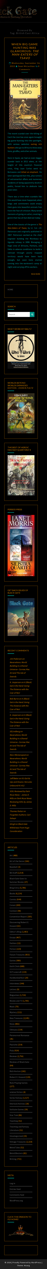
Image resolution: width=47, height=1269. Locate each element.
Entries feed (15, 1189)
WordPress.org (16, 1200)
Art (11, 855)
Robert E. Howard (17, 1077)
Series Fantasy (16, 1097)
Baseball (13, 867)
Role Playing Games (19, 1082)
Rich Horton (15, 1071)
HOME (10, 289)
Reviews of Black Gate (19, 1062)
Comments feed (17, 1195)
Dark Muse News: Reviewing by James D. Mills (21, 802)
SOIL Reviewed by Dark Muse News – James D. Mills (20, 795)
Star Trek (14, 1115)
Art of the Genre (17, 861)
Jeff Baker (14, 778)
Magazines (14, 995)
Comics (13, 899)
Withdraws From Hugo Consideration (19, 827)
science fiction (16, 1092)
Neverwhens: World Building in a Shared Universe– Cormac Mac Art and (20, 669)
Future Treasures (17, 954)
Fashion (13, 943)
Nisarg (27, 1265)
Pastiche (13, 1044)
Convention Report (18, 916)
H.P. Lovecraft (16, 972)
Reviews (13, 1056)
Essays (13, 937)
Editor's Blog (15, 931)
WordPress (36, 1262)
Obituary (13, 1029)
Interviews (14, 983)
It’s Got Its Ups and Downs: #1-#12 (21, 782)
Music (12, 1006)
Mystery (13, 1012)
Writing (13, 1159)
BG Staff (13, 872)
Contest (13, 911)
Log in (12, 1183)
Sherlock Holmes (17, 1103)
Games (13, 960)
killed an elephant (29, 172)
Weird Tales (15, 1147)
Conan (12, 905)
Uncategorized (16, 1136)
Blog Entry (14, 887)
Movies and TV (16, 1000)
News (12, 1024)
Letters (13, 989)
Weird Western (16, 1153)
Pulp (12, 1050)
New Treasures (16, 1018)
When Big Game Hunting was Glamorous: (24, 51)
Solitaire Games (17, 1109)
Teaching (14, 1121)
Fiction (13, 949)
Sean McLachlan (26, 66)
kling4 (12, 824)
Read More (36, 274)
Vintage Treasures (18, 1141)
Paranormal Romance (19, 1035)
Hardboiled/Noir (17, 977)
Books (12, 893)
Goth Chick (14, 966)
